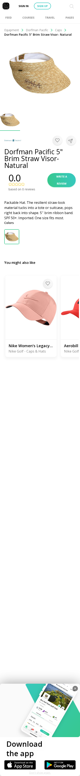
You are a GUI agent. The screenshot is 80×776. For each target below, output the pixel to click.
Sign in (24, 6)
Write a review (61, 180)
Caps (58, 30)
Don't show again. (40, 773)
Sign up (42, 6)
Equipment (11, 30)
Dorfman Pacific (37, 30)
